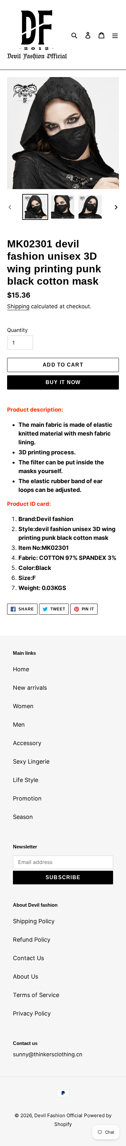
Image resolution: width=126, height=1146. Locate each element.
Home (21, 669)
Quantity (17, 330)
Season (23, 816)
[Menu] (115, 34)
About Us (25, 976)
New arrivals (30, 687)
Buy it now (63, 382)
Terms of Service (36, 995)
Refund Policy (31, 939)
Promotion (27, 798)
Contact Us (28, 958)
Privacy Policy (32, 1013)
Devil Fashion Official (58, 1115)
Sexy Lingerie (31, 761)
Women (23, 706)
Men (19, 724)
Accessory (27, 743)
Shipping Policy (34, 921)
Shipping (18, 306)
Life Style (25, 780)
